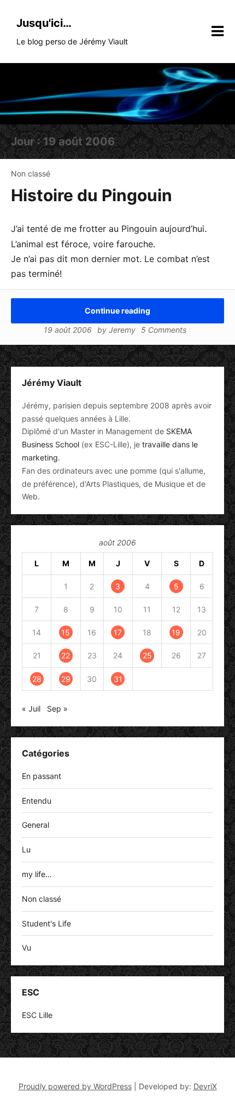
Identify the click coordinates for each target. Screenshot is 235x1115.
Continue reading (117, 310)
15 (65, 632)
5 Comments (163, 329)
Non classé (30, 173)
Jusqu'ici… (44, 23)
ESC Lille (37, 1015)
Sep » (57, 708)
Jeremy (122, 329)
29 (65, 679)
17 (118, 632)
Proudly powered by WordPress (75, 1086)
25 (147, 655)
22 (65, 655)
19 (176, 632)
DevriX (205, 1086)
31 (118, 679)
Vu (26, 947)
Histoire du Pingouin (91, 195)
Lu (26, 849)
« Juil (31, 708)
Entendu (36, 800)
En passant (41, 776)
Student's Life (46, 923)
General (35, 824)
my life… (37, 874)
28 (37, 679)
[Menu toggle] (217, 31)
